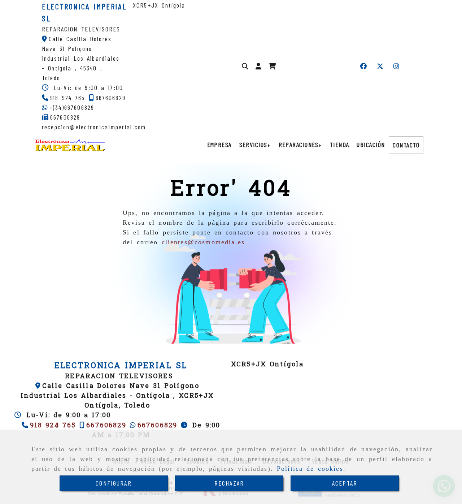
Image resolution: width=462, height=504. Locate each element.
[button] (258, 66)
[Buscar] (245, 66)
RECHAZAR (229, 483)
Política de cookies (310, 468)
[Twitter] (380, 66)
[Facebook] (363, 66)
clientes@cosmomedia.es (203, 242)
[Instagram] (396, 66)
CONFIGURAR (114, 483)
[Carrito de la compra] (272, 66)
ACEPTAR (344, 483)
